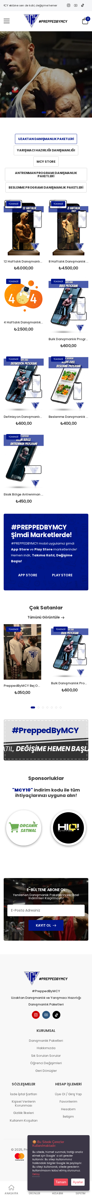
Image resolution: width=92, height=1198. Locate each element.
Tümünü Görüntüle (43, 617)
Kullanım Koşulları (24, 1120)
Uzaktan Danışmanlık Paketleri (46, 139)
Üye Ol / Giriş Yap (68, 1094)
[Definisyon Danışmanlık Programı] (24, 382)
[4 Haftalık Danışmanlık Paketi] (24, 296)
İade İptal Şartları (23, 1094)
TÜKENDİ (13, 203)
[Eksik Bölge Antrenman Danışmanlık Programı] (24, 460)
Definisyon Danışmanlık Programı (30, 416)
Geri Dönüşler (46, 1070)
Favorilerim (68, 1101)
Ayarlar (78, 1182)
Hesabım (68, 1109)
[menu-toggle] (7, 21)
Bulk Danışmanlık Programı (70, 339)
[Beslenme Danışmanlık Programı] (69, 382)
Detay (36, 1174)
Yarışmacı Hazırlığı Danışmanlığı (46, 150)
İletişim (68, 1116)
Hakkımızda (46, 1048)
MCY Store (46, 161)
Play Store (62, 575)
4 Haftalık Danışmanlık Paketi (28, 322)
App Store (27, 575)
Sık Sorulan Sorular (46, 1055)
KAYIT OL (43, 925)
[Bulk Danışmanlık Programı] (69, 304)
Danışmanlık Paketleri (46, 1040)
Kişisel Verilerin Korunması (24, 1103)
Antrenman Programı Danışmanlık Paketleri (46, 174)
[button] (44, 112)
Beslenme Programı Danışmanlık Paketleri (46, 187)
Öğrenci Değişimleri (46, 1063)
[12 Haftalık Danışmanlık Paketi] (24, 227)
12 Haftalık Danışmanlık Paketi (28, 261)
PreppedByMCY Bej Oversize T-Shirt (32, 685)
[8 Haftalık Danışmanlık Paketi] (69, 227)
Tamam (61, 1182)
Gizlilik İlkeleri (23, 1112)
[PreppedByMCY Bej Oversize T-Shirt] (22, 652)
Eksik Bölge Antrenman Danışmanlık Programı (40, 494)
